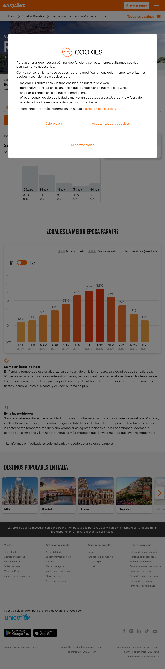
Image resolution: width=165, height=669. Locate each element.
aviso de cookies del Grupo (104, 109)
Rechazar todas (82, 145)
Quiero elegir (54, 123)
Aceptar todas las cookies (111, 123)
